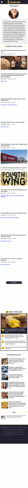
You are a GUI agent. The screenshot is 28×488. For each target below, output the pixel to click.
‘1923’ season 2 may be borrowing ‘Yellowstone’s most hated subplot (14, 190)
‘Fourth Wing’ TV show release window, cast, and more (14, 167)
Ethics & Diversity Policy (9, 432)
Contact (21, 434)
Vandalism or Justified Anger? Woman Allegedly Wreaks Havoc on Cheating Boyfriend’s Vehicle (17, 368)
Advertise (19, 427)
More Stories (14, 282)
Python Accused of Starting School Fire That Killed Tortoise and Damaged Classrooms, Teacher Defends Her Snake (15, 330)
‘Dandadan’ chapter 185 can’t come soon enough (12, 122)
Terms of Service (5, 429)
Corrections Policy (19, 432)
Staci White (4, 54)
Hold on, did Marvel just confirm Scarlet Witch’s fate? (13, 213)
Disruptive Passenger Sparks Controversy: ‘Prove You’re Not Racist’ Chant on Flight (16, 376)
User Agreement (20, 429)
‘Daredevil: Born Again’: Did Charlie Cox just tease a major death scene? (13, 235)
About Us (14, 427)
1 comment (13, 124)
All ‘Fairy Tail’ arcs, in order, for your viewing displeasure (11, 259)
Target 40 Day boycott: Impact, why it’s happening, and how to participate (14, 145)
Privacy (24, 427)
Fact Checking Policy (7, 434)
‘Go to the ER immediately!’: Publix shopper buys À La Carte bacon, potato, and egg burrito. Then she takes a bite (17, 361)
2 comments (13, 102)
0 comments (14, 53)
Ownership (16, 434)
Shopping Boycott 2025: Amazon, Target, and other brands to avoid (13, 99)
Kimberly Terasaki (11, 169)
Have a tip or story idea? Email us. (15, 415)
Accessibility (13, 429)
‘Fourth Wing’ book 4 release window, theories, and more (13, 51)
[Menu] (2, 2)
